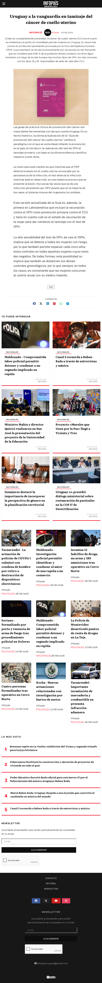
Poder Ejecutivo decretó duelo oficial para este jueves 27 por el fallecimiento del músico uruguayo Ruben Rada (49, 779)
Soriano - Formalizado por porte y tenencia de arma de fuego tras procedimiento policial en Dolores (15, 630)
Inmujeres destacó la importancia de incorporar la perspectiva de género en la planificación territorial (25, 498)
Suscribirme (39, 850)
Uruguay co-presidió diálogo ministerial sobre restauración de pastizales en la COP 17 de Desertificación (75, 500)
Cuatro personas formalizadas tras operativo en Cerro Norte (15, 692)
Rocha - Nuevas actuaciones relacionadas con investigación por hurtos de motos (49, 690)
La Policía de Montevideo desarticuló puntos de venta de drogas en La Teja (85, 628)
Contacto (51, 878)
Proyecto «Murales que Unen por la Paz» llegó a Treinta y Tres (73, 428)
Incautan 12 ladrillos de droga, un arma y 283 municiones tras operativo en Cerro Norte (85, 560)
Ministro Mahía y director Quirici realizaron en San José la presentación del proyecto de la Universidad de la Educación (24, 432)
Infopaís (55, 32)
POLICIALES (8, 593)
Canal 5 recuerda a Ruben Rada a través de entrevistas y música (76, 361)
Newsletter (10, 823)
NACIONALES (35, 32)
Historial (51, 883)
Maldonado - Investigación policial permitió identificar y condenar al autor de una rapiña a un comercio (49, 562)
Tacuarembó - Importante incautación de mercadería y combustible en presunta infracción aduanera (82, 697)
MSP (51, 287)
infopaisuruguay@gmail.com (52, 963)
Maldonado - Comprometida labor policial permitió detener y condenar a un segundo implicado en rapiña (25, 365)
